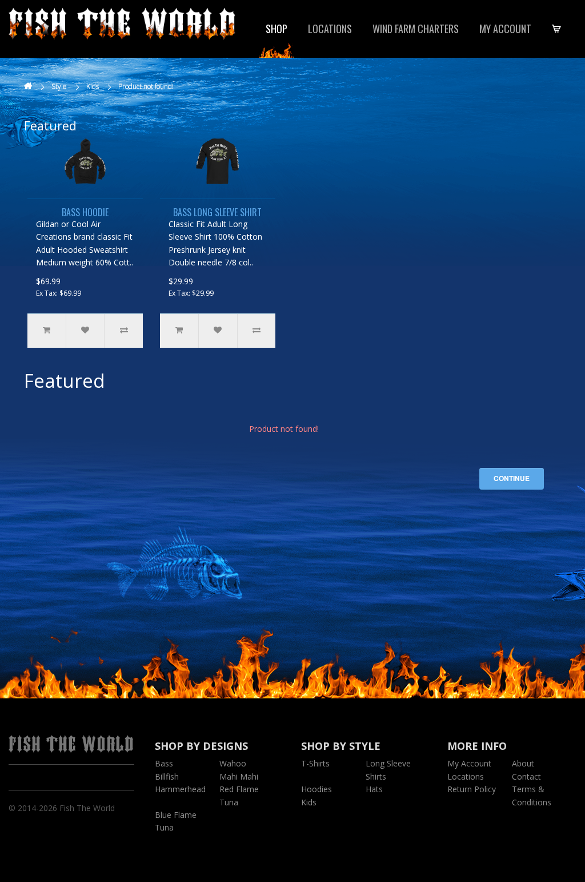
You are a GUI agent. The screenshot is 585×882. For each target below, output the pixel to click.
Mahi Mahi (238, 776)
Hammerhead (180, 789)
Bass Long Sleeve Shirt (217, 212)
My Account (505, 28)
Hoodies (316, 789)
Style (59, 86)
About (523, 763)
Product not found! (146, 86)
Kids (92, 86)
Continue (512, 478)
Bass (164, 763)
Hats (374, 789)
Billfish (167, 776)
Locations (330, 28)
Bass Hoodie (85, 212)
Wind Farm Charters (415, 28)
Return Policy (471, 789)
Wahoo (232, 763)
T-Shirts (315, 763)
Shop (276, 28)
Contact (526, 776)
